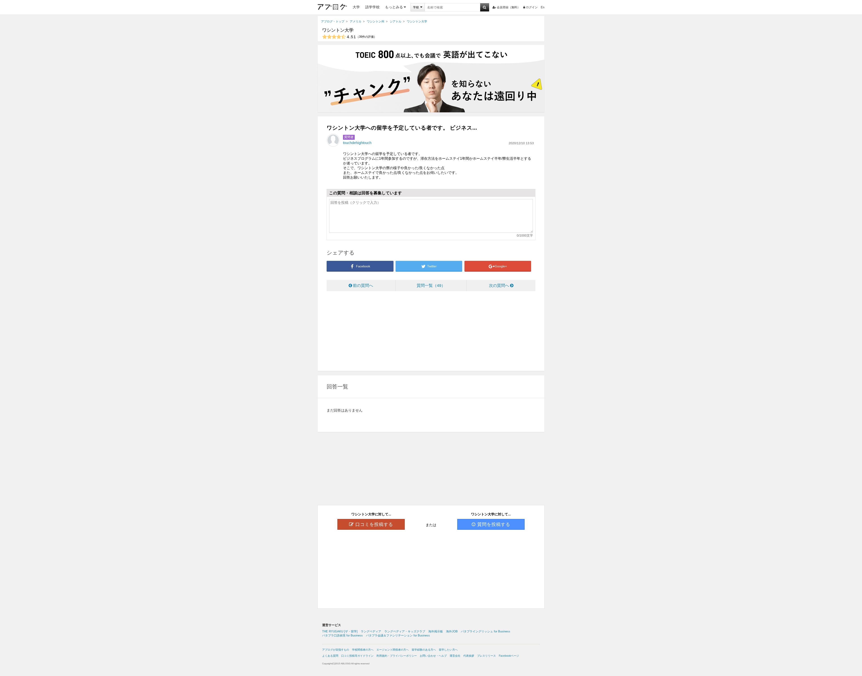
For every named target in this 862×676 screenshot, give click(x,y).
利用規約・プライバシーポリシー (396, 655)
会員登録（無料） (508, 7)
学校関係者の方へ (363, 649)
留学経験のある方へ (424, 649)
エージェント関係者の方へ (392, 649)
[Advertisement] (431, 331)
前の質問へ (363, 285)
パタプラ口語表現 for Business (342, 635)
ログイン (532, 7)
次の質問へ (499, 285)
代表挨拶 (468, 655)
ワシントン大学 (338, 30)
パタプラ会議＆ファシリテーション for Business (398, 635)
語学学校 (372, 7)
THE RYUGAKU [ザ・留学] (340, 631)
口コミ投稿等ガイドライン (357, 655)
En (542, 7)
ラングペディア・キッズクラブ (404, 631)
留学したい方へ (448, 649)
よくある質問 (330, 655)
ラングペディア (371, 631)
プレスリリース (486, 655)
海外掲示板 (435, 631)
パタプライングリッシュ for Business (485, 631)
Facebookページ (509, 655)
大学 (356, 7)
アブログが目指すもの (335, 649)
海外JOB (452, 631)
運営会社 (455, 655)
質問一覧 (429, 285)
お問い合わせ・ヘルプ (433, 655)
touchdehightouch (357, 143)
